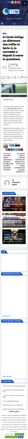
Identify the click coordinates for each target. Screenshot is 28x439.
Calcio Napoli (7, 201)
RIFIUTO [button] (21, 437)
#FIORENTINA (12, 68)
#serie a (17, 70)
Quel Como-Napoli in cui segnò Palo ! (13, 405)
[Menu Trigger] (24, 3)
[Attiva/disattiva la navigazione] (14, 23)
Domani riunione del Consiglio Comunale (14, 386)
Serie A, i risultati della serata (13, 205)
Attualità (6, 218)
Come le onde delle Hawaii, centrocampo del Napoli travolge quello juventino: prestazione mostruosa (8, 162)
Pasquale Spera (14, 64)
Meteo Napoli (6, 316)
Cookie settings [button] (9, 434)
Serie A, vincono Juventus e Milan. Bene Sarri (14, 239)
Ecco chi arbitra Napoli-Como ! (11, 401)
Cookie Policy (14, 431)
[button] (25, 23)
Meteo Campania (7, 376)
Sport (4, 33)
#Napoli (19, 68)
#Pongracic (11, 70)
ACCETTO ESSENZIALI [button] (11, 437)
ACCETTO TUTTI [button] (19, 434)
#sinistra (22, 70)
